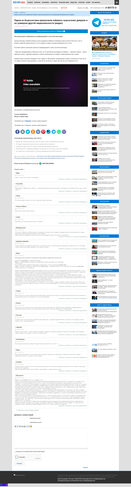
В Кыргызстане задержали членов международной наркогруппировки (106, 119)
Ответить (61, 179)
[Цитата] (26, 426)
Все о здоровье (53, 8)
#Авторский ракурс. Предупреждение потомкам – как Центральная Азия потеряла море (107, 287)
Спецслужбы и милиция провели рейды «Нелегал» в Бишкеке (106, 103)
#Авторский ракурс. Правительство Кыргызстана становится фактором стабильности (107, 276)
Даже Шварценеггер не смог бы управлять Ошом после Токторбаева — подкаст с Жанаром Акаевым (104, 54)
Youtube (111, 8)
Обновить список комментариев (28, 410)
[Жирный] (15, 426)
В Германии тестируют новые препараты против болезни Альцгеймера (105, 327)
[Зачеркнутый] (22, 426)
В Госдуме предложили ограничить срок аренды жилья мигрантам (35, 144)
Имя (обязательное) (35, 418)
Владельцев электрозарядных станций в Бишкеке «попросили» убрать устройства (108, 178)
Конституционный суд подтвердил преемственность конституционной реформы (107, 252)
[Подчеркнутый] (20, 426)
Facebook (108, 8)
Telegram (116, 8)
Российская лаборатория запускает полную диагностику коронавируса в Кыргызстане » (40, 158)
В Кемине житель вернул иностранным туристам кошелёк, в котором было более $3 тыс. (106, 160)
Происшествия (64, 2)
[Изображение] (24, 426)
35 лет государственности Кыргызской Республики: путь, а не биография (107, 241)
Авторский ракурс (25, 8)
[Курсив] (18, 426)
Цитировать (83, 179)
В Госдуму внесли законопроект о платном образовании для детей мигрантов (39, 151)
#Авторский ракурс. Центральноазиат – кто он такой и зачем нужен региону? (107, 297)
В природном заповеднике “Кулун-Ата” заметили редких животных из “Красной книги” (107, 149)
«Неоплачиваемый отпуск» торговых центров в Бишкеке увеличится (107, 182)
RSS (117, 2)
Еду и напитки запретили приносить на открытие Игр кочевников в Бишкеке (107, 143)
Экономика (45, 2)
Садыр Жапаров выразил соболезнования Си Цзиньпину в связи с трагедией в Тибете (108, 109)
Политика (37, 2)
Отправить (19, 463)
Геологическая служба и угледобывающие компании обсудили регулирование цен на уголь (107, 207)
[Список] (29, 426)
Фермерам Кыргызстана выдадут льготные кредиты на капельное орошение (106, 189)
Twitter (106, 8)
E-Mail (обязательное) (35, 422)
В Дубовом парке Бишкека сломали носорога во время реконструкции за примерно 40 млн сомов (107, 138)
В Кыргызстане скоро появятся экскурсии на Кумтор (106, 223)
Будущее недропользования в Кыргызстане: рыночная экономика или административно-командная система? (107, 218)
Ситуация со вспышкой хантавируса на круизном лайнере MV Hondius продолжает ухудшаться (107, 321)
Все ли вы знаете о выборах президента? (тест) (105, 344)
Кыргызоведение (42, 8)
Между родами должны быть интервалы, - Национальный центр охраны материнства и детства (107, 316)
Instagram (113, 8)
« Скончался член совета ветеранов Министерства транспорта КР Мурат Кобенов (60, 156)
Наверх (85, 467)
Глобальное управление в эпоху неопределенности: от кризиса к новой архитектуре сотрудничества (107, 258)
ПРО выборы (96, 2)
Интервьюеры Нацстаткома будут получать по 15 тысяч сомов (106, 171)
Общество (73, 2)
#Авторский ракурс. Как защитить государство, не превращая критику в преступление (107, 292)
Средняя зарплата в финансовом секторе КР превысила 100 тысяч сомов (106, 194)
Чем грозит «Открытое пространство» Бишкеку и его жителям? (107, 263)
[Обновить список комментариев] (24, 169)
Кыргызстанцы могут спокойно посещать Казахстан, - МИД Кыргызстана (105, 80)
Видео (34, 8)
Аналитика (53, 2)
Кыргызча (64, 8)
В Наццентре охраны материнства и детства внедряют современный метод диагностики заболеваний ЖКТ (108, 332)
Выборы (16, 8)
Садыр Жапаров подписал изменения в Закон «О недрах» (107, 228)
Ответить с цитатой (72, 179)
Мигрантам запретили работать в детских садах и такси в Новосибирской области (40, 141)
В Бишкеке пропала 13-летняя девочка (108, 113)
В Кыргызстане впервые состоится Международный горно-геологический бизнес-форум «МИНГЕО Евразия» (107, 212)
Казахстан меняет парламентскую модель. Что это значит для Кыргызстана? (106, 69)
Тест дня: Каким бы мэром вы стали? (107, 349)
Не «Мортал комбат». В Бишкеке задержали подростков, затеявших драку (106, 125)
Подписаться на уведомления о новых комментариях (30, 451)
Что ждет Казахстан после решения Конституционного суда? (107, 246)
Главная (30, 2)
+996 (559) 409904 (48, 163)
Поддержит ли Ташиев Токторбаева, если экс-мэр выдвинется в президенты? (107, 85)
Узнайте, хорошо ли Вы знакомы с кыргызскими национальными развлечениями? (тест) (106, 356)
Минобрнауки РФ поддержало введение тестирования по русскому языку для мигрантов (42, 148)
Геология (81, 2)
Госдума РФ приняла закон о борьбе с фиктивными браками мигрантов (37, 146)
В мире (88, 2)
